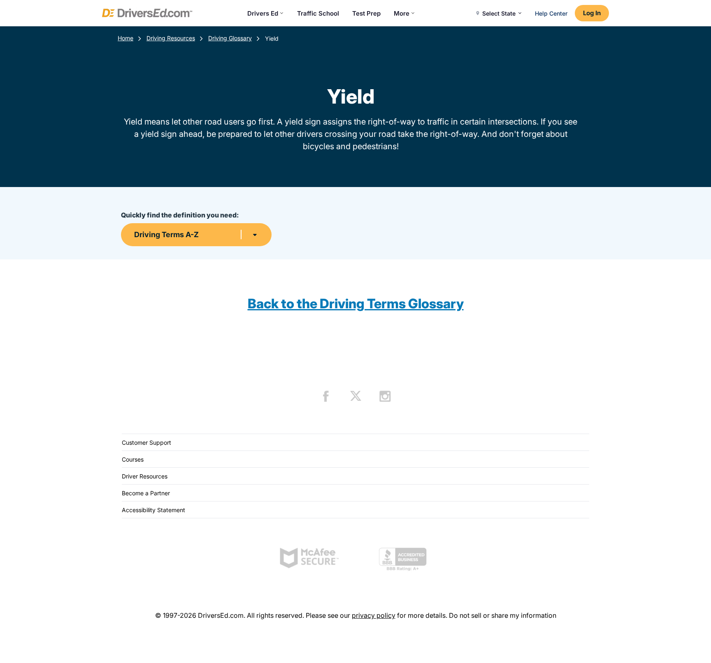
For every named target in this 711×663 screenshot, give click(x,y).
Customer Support (146, 442)
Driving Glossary (230, 38)
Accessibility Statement (153, 509)
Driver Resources (144, 476)
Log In (592, 13)
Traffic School (318, 13)
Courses (133, 459)
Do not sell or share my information (502, 615)
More (401, 13)
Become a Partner (146, 493)
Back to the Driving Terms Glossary (356, 304)
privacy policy (373, 615)
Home (125, 38)
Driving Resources (170, 38)
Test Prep (366, 13)
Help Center (551, 13)
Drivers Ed (262, 13)
